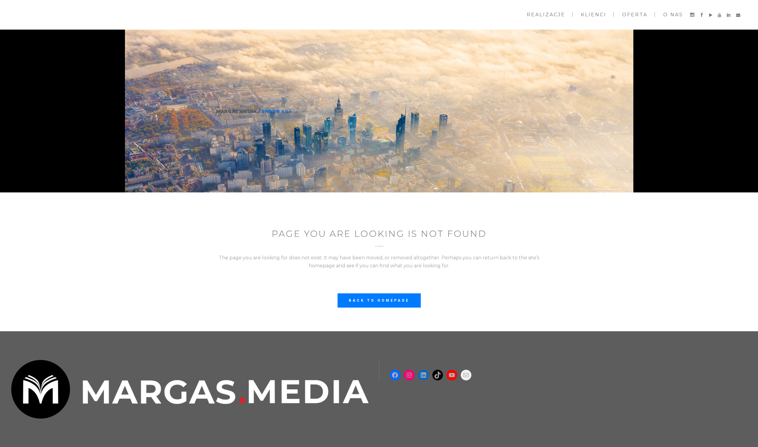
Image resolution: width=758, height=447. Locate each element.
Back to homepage (379, 300)
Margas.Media (236, 111)
